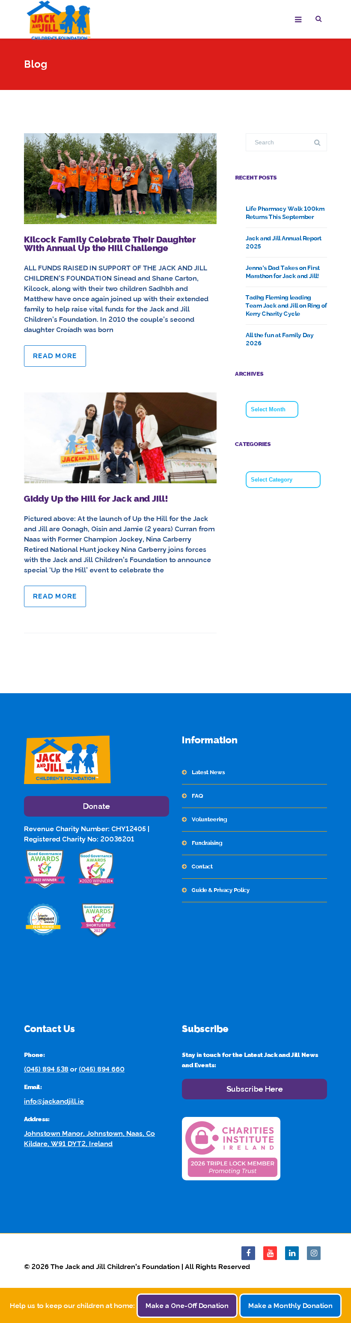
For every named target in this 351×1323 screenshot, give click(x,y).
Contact (202, 866)
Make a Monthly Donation (290, 1306)
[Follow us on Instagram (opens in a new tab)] (314, 1253)
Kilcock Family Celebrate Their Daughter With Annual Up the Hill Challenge (110, 243)
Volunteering (209, 819)
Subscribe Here (254, 1088)
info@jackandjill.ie (54, 1101)
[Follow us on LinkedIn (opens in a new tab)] (292, 1253)
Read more (55, 356)
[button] (321, 20)
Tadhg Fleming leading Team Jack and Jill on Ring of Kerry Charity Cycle (286, 305)
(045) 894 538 (46, 1069)
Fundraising (207, 843)
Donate (96, 806)
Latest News (208, 772)
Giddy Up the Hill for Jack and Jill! (96, 499)
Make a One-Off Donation (187, 1306)
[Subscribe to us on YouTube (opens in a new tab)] (270, 1253)
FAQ (197, 796)
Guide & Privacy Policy (221, 890)
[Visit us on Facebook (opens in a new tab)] (248, 1253)
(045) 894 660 (102, 1069)
